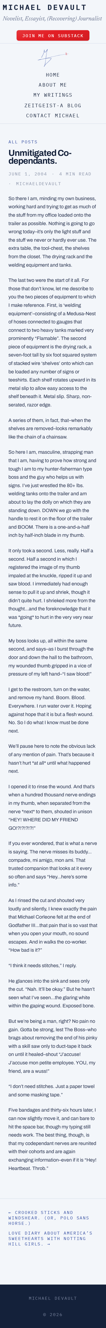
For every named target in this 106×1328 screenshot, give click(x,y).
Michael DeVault (45, 7)
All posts (23, 141)
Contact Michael (53, 115)
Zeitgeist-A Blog (53, 105)
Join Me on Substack (53, 35)
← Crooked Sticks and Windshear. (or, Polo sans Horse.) (48, 1218)
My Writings (53, 95)
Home (53, 75)
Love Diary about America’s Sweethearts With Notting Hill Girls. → (50, 1238)
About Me (53, 85)
